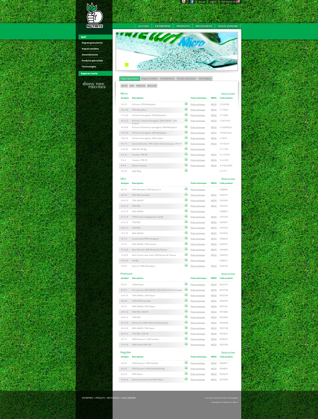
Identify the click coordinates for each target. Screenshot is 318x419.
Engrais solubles (90, 48)
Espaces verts (89, 73)
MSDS (214, 104)
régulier (152, 85)
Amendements (90, 54)
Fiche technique (198, 104)
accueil (202, 1)
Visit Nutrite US (229, 1)
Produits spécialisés (92, 60)
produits (183, 26)
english (213, 1)
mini (132, 85)
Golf (83, 37)
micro (124, 85)
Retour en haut (228, 93)
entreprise (163, 26)
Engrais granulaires (92, 42)
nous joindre (228, 26)
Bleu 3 (235, 402)
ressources (204, 26)
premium (140, 85)
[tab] (96, 37)
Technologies (89, 66)
